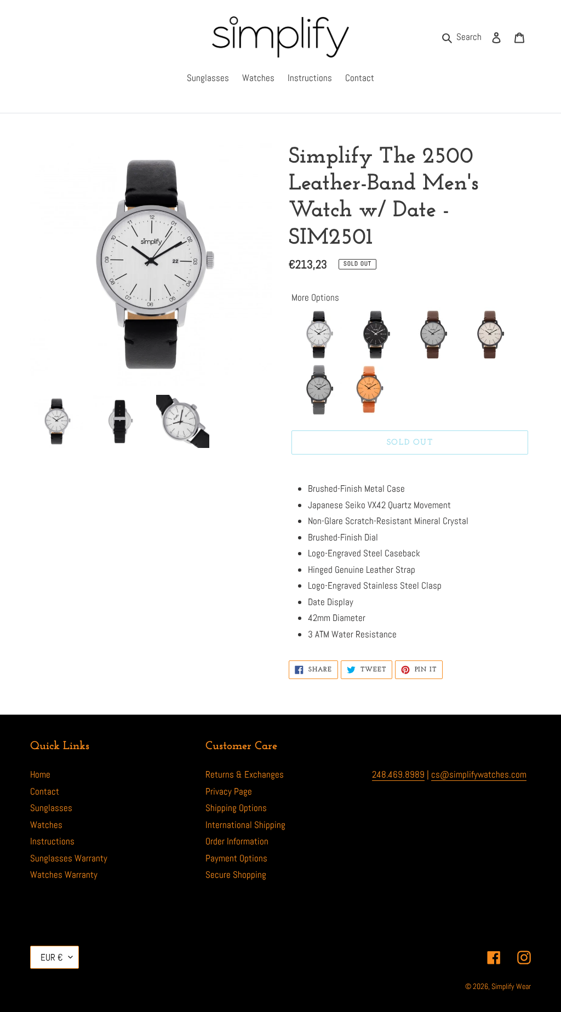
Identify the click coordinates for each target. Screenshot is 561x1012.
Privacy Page (228, 791)
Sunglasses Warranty (68, 858)
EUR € (52, 957)
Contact (44, 791)
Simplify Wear (511, 986)
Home (40, 774)
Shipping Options (236, 808)
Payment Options (236, 858)
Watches (46, 825)
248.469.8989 (398, 774)
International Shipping (245, 825)
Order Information (236, 841)
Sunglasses (51, 808)
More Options (315, 297)
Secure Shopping (235, 875)
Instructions (52, 841)
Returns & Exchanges (244, 774)
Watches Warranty (64, 875)
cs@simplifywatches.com (478, 774)
